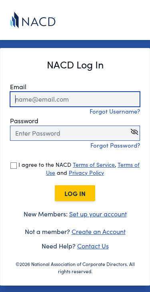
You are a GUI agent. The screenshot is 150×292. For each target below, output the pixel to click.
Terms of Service (94, 164)
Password (24, 120)
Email (18, 86)
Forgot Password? (115, 145)
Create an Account (99, 231)
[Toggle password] (134, 132)
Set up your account (98, 214)
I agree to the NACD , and (78, 168)
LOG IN (75, 193)
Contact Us (93, 246)
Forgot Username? (115, 111)
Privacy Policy (86, 172)
